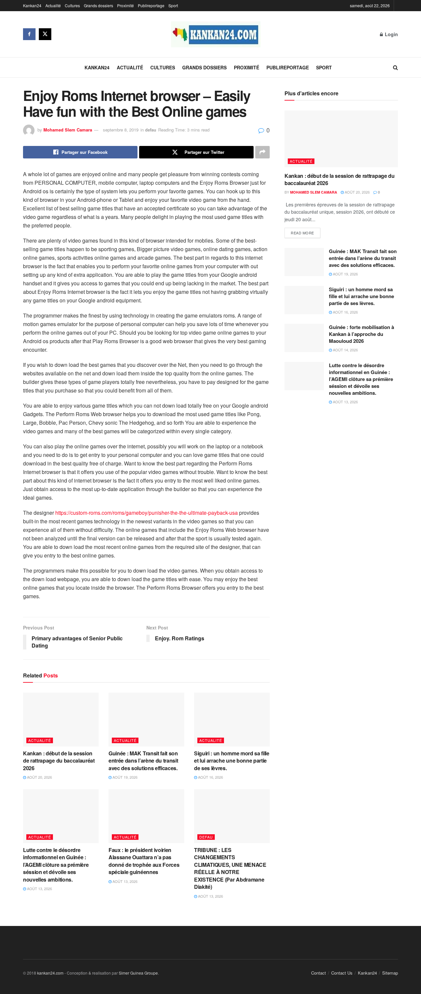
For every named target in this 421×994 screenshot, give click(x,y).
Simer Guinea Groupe (138, 973)
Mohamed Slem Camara (67, 130)
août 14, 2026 (345, 349)
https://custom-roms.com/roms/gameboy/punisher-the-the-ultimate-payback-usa (146, 512)
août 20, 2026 (39, 777)
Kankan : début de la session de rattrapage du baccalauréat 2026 (59, 760)
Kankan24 (32, 5)
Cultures (72, 5)
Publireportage (151, 5)
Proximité (125, 5)
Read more (302, 232)
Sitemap (390, 973)
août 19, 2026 (124, 777)
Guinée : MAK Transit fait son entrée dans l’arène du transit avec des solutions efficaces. (144, 760)
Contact (318, 973)
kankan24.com (50, 973)
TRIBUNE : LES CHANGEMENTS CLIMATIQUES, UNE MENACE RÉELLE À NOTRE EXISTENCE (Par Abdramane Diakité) (230, 868)
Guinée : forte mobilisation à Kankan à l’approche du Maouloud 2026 (361, 333)
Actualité (53, 5)
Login (391, 34)
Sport (173, 5)
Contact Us (342, 973)
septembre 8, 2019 (120, 130)
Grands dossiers (98, 5)
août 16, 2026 (210, 777)
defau (150, 130)
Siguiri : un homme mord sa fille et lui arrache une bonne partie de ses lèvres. (231, 760)
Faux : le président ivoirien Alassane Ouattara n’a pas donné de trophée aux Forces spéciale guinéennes (144, 861)
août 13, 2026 (39, 888)
